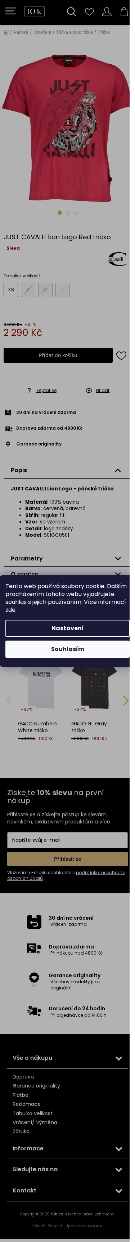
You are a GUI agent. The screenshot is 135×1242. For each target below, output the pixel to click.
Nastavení (67, 628)
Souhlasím (67, 649)
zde (10, 610)
